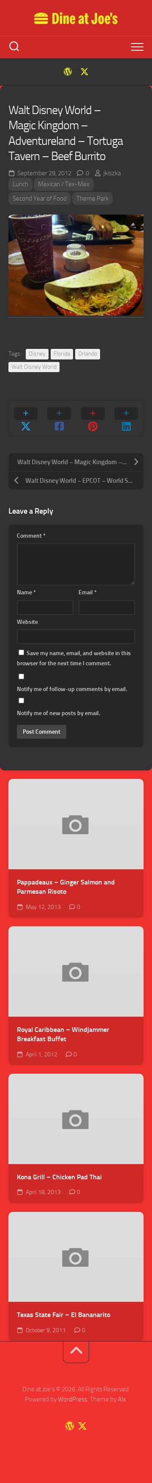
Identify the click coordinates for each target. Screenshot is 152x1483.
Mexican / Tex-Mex (64, 184)
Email (88, 592)
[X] (84, 72)
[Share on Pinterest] (93, 418)
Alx (122, 1399)
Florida (62, 353)
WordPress (72, 1399)
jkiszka (112, 173)
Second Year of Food (40, 198)
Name (26, 592)
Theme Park (92, 198)
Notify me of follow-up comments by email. (72, 689)
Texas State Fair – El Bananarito (63, 1315)
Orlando (87, 353)
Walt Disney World (34, 366)
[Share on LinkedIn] (127, 418)
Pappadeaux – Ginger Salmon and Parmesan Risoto (66, 887)
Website (27, 622)
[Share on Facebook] (59, 418)
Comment (31, 535)
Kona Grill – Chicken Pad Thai (59, 1177)
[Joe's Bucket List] (67, 72)
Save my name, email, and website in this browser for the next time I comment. (74, 658)
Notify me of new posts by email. (58, 713)
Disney (37, 353)
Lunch (20, 184)
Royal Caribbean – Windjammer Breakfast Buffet (63, 1034)
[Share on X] (26, 418)
